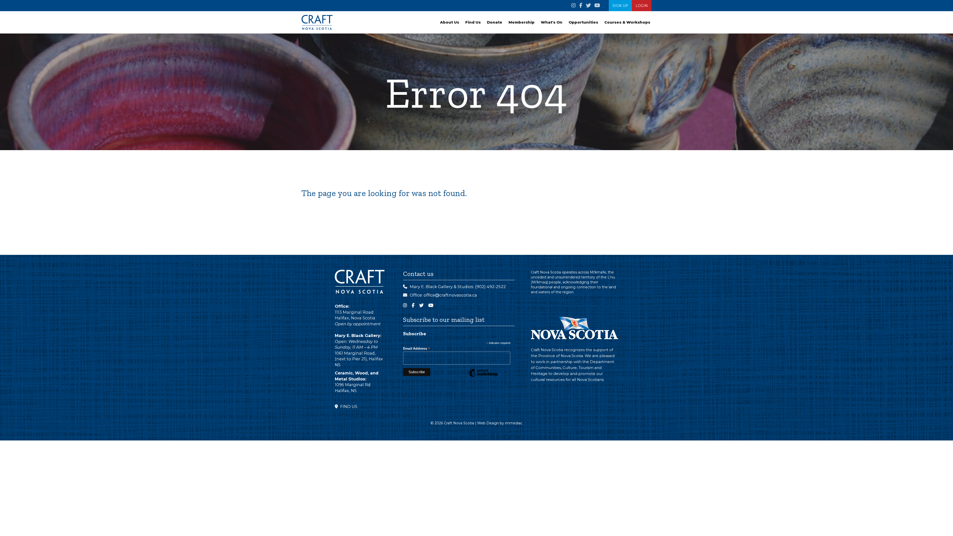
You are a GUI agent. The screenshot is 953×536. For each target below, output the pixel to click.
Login (642, 5)
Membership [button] (522, 22)
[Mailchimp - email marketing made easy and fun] (483, 376)
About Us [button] (449, 22)
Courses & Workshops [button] (627, 22)
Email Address (416, 348)
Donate (494, 22)
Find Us (473, 22)
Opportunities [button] (583, 22)
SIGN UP (620, 5)
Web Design (488, 423)
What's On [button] (551, 22)
